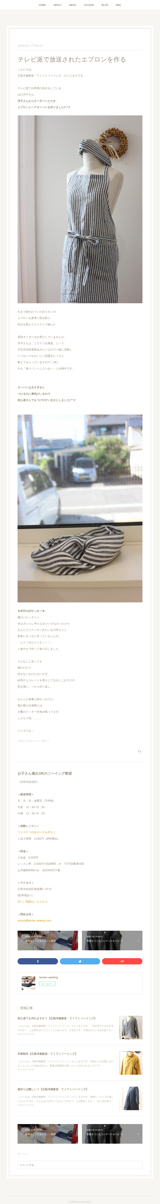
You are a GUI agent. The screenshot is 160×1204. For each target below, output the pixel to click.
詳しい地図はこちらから (33, 901)
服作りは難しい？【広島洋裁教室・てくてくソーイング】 (53, 1089)
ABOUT (57, 4)
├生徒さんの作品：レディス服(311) (33, 740)
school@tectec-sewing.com (34, 920)
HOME (42, 4)
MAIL (118, 4)
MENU (72, 4)
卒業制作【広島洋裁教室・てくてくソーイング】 (48, 1054)
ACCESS (89, 4)
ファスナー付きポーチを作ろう (37, 832)
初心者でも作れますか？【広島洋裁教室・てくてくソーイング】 (57, 1018)
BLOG (105, 4)
